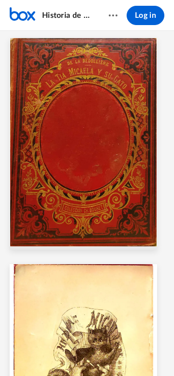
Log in (145, 15)
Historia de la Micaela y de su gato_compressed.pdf (66, 15)
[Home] (22, 15)
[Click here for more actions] (113, 15)
